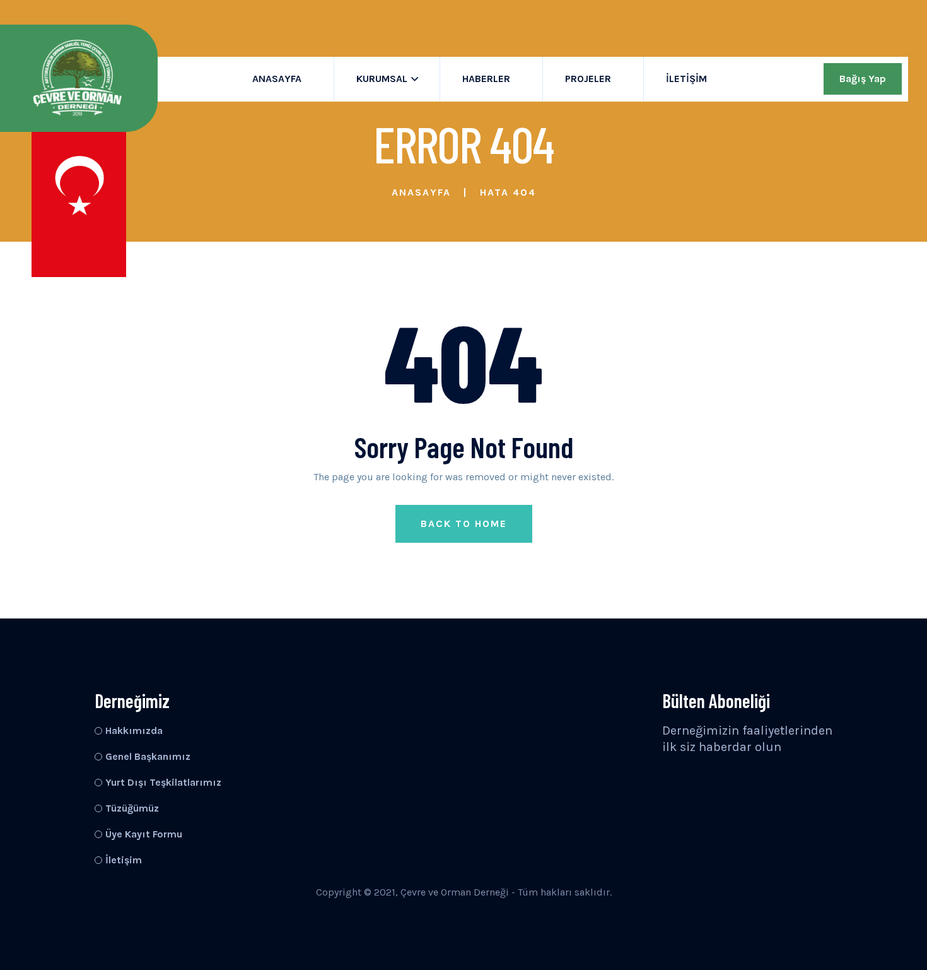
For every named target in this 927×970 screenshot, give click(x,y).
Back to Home (464, 523)
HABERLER (486, 79)
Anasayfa (421, 192)
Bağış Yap (862, 79)
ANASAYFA (276, 79)
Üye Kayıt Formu (143, 834)
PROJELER (588, 79)
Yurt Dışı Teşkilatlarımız (163, 782)
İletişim (686, 79)
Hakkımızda (134, 730)
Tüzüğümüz (132, 808)
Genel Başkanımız (147, 756)
